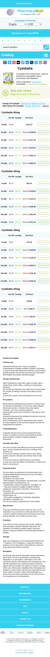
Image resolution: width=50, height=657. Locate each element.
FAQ (25, 606)
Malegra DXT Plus (38, 104)
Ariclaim (28, 106)
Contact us (25, 619)
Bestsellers (25, 594)
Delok (34, 106)
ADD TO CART (43, 124)
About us (25, 587)
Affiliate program (25, 625)
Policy (25, 613)
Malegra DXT (26, 104)
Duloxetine (36, 82)
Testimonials (25, 600)
